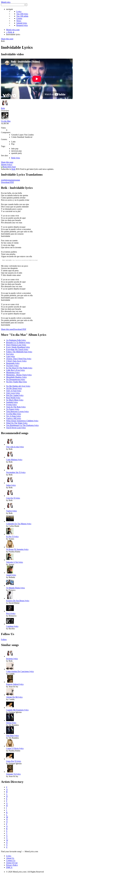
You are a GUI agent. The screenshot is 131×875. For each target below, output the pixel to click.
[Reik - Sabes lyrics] (10, 483)
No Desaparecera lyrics (15, 379)
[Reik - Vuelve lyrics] (10, 508)
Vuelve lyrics (11, 511)
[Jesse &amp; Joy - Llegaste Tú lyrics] (10, 772)
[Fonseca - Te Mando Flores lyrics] (10, 585)
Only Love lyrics (13, 393)
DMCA (9, 867)
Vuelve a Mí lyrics (13, 418)
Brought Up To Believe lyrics (18, 342)
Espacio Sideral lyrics (15, 684)
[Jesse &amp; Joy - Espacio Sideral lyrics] (10, 682)
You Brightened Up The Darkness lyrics (22, 425)
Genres (19, 18)
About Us (10, 858)
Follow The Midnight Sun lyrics (19, 352)
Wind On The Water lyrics (16, 423)
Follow (4, 639)
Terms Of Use (12, 863)
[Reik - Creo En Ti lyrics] (10, 496)
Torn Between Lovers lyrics (17, 411)
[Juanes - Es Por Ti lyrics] (10, 534)
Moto (5, 2)
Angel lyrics (11, 575)
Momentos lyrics (13, 372)
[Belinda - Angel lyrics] (10, 573)
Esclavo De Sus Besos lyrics (17, 601)
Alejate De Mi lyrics (14, 697)
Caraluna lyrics (12, 626)
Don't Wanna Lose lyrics (16, 345)
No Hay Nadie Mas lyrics (16, 382)
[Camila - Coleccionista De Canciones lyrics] (10, 669)
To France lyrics (12, 409)
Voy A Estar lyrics (13, 416)
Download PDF (7, 182)
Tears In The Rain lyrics (16, 407)
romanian (10, 180)
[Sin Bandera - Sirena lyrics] (10, 720)
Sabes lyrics (11, 485)
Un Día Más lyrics (13, 414)
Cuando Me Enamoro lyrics (17, 710)
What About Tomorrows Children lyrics (22, 421)
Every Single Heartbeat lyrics (18, 347)
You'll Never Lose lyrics (16, 428)
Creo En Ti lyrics (13, 498)
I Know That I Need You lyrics (18, 359)
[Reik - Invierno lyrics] (10, 656)
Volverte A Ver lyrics (14, 562)
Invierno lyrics (12, 659)
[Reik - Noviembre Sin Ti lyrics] (10, 470)
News (18, 21)
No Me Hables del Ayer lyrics (18, 386)
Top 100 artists (22, 16)
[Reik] (5, 106)
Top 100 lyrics (22, 14)
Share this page (7, 39)
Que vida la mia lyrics (15, 447)
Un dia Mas (5, 121)
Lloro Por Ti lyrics (13, 761)
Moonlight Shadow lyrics (16, 377)
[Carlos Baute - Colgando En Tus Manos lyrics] (10, 521)
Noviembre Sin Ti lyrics (15, 472)
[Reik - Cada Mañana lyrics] (10, 457)
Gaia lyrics (10, 356)
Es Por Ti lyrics (12, 536)
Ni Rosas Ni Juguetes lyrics (17, 549)
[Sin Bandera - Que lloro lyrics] (10, 733)
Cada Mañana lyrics (14, 459)
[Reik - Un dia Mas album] (5, 119)
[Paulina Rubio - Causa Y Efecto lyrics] (10, 746)
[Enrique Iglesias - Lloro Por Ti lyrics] (10, 759)
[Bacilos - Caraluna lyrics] (10, 624)
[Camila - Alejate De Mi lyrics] (10, 695)
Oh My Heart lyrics (14, 388)
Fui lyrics (10, 354)
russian (17, 180)
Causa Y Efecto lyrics (15, 748)
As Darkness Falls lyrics (16, 340)
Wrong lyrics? (6, 164)
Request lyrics (22, 25)
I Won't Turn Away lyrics (16, 361)
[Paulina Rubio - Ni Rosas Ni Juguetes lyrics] (10, 547)
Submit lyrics (21, 23)
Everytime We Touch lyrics (17, 349)
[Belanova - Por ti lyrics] (10, 611)
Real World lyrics (13, 398)
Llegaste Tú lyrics (13, 774)
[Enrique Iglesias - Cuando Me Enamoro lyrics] (10, 707)
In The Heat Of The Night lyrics (19, 368)
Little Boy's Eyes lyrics (15, 370)
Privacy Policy (12, 865)
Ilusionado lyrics (12, 363)
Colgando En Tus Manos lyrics (18, 524)
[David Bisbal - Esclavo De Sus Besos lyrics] (10, 598)
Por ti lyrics (10, 613)
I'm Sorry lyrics (12, 365)
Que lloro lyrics (12, 735)
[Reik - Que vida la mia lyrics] (10, 444)
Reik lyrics (15, 158)
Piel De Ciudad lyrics (14, 395)
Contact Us (10, 860)
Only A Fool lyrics (13, 391)
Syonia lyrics (11, 404)
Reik (3, 108)
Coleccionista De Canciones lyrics (20, 671)
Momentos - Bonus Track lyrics (19, 375)
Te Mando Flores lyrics (15, 588)
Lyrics (18, 11)
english (4, 180)
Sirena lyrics (11, 723)
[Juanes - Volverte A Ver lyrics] (10, 560)
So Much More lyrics (14, 400)
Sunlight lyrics (12, 402)
